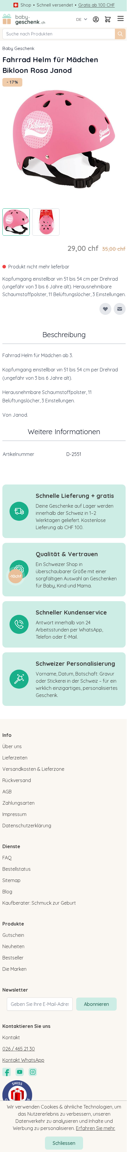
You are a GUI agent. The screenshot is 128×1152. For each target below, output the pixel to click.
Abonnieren (96, 1004)
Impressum (14, 814)
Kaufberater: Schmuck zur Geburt (39, 903)
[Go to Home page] (23, 19)
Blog (7, 892)
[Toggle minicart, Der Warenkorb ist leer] (108, 19)
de (79, 19)
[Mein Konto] (96, 19)
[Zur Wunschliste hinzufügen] (105, 309)
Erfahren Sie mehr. (95, 1128)
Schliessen (64, 1143)
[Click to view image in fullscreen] (64, 139)
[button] (15, 576)
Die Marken (14, 969)
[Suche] (120, 34)
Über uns (12, 746)
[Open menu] (120, 18)
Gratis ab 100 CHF (96, 5)
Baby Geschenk (18, 48)
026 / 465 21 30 (18, 1049)
